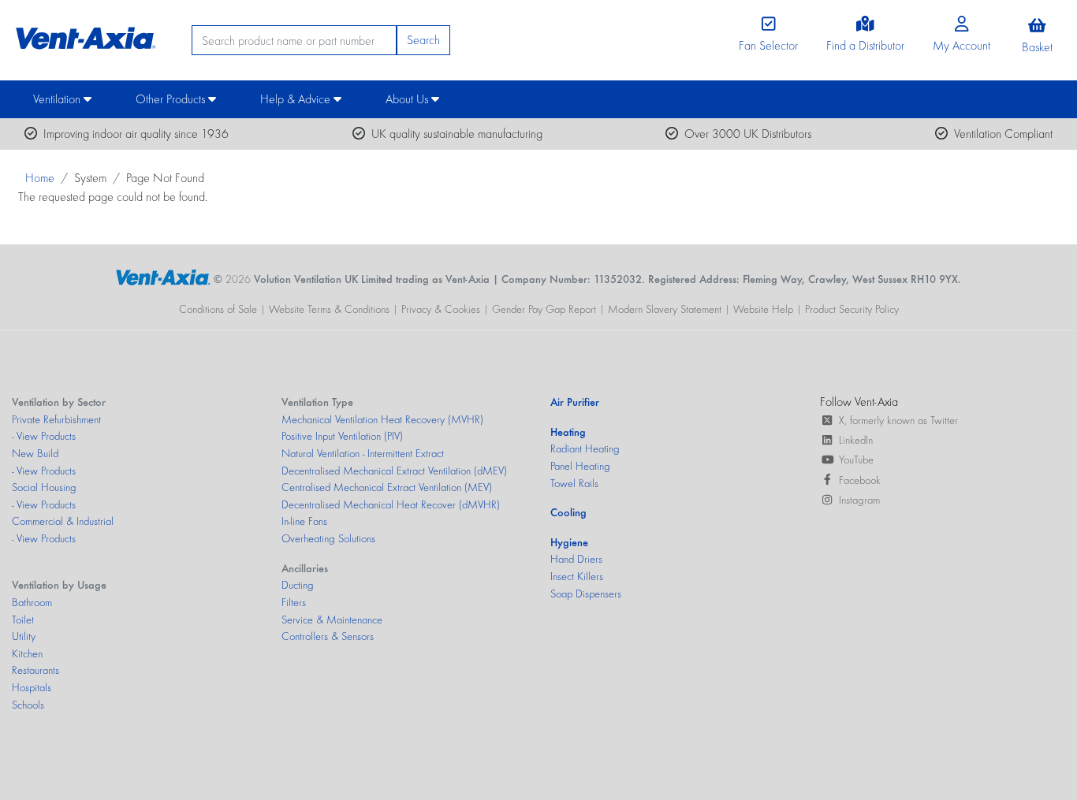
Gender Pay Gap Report (544, 309)
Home (39, 177)
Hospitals (31, 687)
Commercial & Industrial (63, 521)
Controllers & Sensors (327, 636)
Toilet (23, 619)
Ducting (297, 585)
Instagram (859, 499)
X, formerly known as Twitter (898, 420)
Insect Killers (576, 576)
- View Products (44, 436)
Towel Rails (574, 483)
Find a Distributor (865, 45)
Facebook (860, 480)
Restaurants (35, 670)
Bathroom (32, 602)
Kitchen (27, 653)
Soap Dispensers (585, 593)
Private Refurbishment (56, 419)
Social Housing (44, 487)
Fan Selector (768, 45)
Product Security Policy (852, 309)
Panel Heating (580, 466)
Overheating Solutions (328, 538)
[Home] (84, 34)
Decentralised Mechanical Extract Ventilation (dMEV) (394, 470)
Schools (28, 704)
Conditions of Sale (218, 309)
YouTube (856, 459)
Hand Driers (576, 559)
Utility (23, 636)
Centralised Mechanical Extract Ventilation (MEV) (386, 487)
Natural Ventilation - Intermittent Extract (362, 453)
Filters (293, 602)
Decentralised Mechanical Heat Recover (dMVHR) (390, 504)
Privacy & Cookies (440, 309)
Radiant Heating (585, 448)
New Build (35, 453)
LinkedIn (856, 439)
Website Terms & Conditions (329, 309)
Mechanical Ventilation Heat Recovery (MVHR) (382, 419)
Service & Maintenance (331, 619)
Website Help (763, 309)
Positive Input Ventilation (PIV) (342, 436)
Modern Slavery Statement (664, 309)
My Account (961, 45)
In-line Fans (304, 521)
